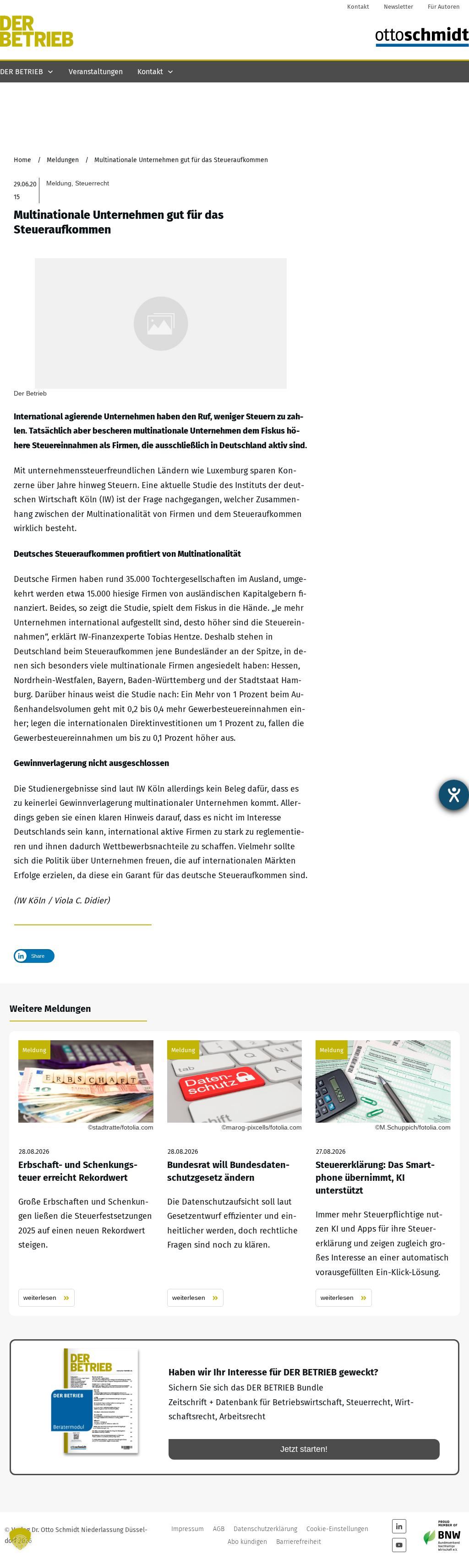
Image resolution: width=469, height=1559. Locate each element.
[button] (20, 1539)
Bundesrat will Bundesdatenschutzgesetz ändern (234, 1173)
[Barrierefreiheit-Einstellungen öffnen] (454, 795)
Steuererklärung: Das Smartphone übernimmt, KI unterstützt (383, 1173)
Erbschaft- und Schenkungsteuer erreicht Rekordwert (85, 1173)
